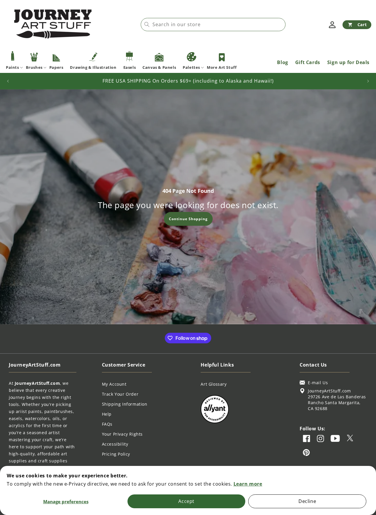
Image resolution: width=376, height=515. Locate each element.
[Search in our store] (146, 24)
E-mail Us (318, 382)
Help (107, 414)
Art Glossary (213, 384)
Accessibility (115, 444)
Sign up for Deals (348, 62)
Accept (186, 501)
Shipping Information (124, 404)
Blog (282, 62)
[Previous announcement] (7, 81)
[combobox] (213, 24)
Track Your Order (120, 394)
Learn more (248, 484)
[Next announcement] (368, 81)
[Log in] (332, 24)
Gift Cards (307, 62)
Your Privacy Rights (122, 434)
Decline (307, 501)
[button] (357, 24)
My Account (114, 384)
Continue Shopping (188, 218)
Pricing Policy (116, 454)
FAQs (107, 424)
